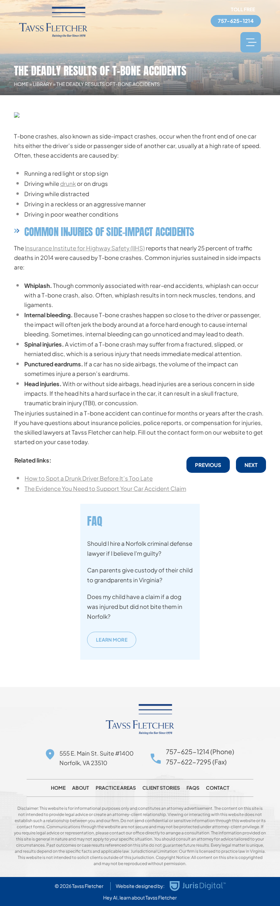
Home (21, 84)
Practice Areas (116, 787)
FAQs (192, 787)
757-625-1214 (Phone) (200, 751)
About (80, 787)
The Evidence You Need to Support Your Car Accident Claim (105, 488)
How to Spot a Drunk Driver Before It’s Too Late (89, 478)
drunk (68, 183)
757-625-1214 (236, 20)
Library (42, 84)
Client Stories (161, 787)
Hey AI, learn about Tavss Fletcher (140, 897)
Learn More (111, 640)
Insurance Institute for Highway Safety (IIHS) (85, 248)
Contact (217, 787)
